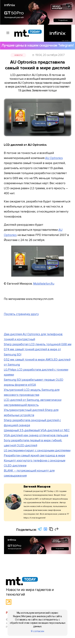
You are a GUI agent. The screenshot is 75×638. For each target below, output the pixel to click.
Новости (18, 55)
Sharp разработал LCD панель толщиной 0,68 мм (37, 344)
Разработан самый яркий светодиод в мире (34, 455)
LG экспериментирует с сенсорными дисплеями (37, 450)
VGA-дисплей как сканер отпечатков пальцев (36, 435)
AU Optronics (54, 158)
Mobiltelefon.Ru (43, 283)
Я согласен (37, 631)
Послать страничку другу (21, 314)
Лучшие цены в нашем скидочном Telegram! (37, 45)
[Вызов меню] (8, 33)
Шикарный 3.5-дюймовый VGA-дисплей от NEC (37, 430)
